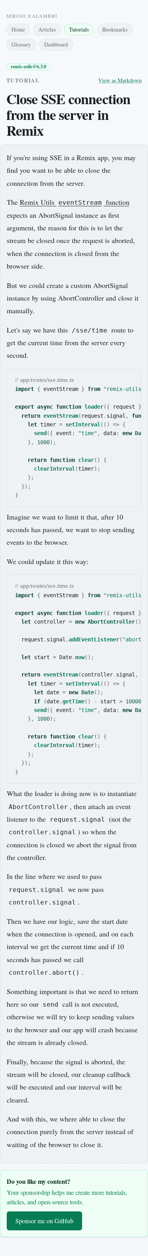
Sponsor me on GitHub (44, 1221)
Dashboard (56, 44)
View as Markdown (120, 80)
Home (18, 29)
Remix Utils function (74, 202)
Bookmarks (114, 29)
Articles (47, 29)
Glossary (21, 44)
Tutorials (79, 29)
